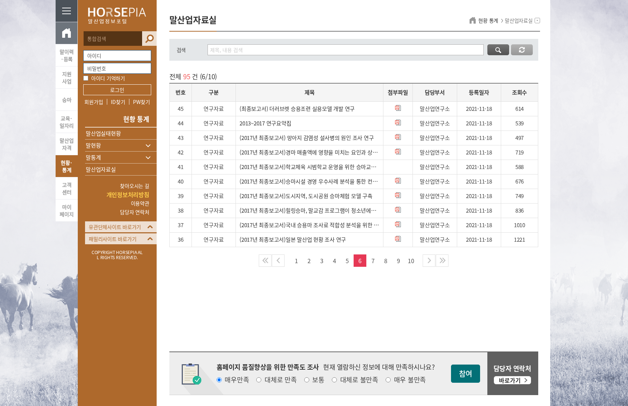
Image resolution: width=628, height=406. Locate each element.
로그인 (117, 89)
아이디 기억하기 (108, 78)
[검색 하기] (498, 49)
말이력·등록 (66, 55)
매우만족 (237, 379)
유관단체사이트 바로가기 (115, 226)
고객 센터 (67, 188)
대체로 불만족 (359, 379)
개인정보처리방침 (127, 194)
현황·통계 (67, 166)
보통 (318, 379)
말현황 (93, 145)
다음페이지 (429, 260)
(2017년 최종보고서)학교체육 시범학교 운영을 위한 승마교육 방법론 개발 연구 (309, 167)
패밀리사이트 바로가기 (112, 238)
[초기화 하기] (522, 49)
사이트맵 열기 (66, 11)
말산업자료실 (101, 169)
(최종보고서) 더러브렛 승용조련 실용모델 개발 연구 (297, 109)
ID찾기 (118, 101)
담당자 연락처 (134, 212)
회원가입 (93, 101)
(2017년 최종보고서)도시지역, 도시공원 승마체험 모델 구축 (306, 196)
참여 (465, 373)
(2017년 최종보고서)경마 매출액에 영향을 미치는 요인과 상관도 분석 (309, 152)
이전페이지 (278, 260)
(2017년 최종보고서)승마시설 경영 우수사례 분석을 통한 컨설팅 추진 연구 (309, 181)
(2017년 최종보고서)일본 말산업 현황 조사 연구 (292, 240)
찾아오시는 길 (134, 185)
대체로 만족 (281, 379)
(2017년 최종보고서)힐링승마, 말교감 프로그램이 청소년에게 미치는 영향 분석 (309, 210)
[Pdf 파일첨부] (398, 108)
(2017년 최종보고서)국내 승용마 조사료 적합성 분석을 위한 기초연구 (309, 225)
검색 (149, 38)
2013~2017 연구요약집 (265, 123)
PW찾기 (141, 101)
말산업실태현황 (103, 133)
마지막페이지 (442, 260)
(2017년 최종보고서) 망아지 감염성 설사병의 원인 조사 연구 (306, 138)
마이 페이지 (66, 210)
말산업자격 (66, 144)
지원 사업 (67, 77)
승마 (67, 99)
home (473, 20)
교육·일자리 (66, 121)
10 (411, 260)
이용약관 (140, 203)
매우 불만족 (410, 379)
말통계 (93, 157)
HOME (66, 33)
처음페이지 (265, 260)
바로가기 (510, 380)
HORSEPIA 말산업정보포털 (117, 15)
